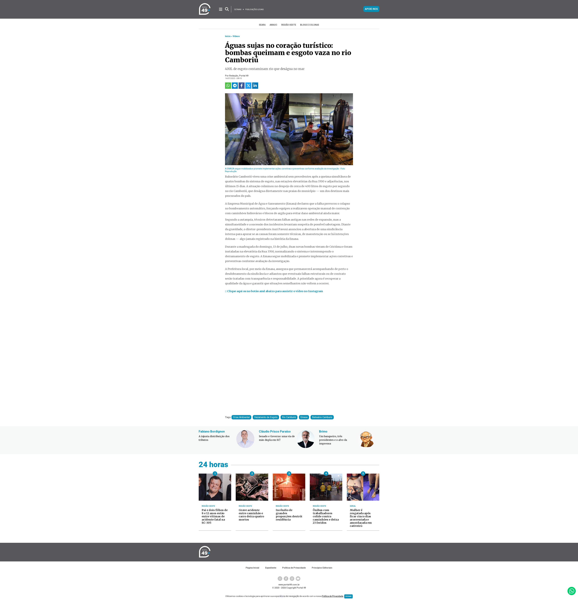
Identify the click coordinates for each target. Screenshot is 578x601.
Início (228, 36)
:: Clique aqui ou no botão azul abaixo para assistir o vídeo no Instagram (274, 291)
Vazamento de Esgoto (266, 417)
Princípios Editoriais (322, 568)
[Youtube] (298, 578)
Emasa (304, 417)
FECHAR (348, 596)
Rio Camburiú (289, 417)
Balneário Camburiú (322, 417)
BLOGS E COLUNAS (309, 25)
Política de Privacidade (294, 568)
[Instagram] (292, 578)
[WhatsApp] (280, 578)
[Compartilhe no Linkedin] (255, 85)
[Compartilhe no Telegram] (235, 85)
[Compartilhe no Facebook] (242, 85)
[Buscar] (227, 9)
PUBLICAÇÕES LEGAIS (254, 9)
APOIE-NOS (371, 9)
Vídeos (236, 36)
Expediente (270, 568)
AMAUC (273, 25)
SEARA (262, 25)
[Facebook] (286, 578)
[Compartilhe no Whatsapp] (228, 85)
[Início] (205, 14)
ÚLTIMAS (237, 9)
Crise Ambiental (241, 417)
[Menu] (221, 9)
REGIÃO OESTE (288, 25)
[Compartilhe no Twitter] (248, 85)
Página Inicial (252, 568)
